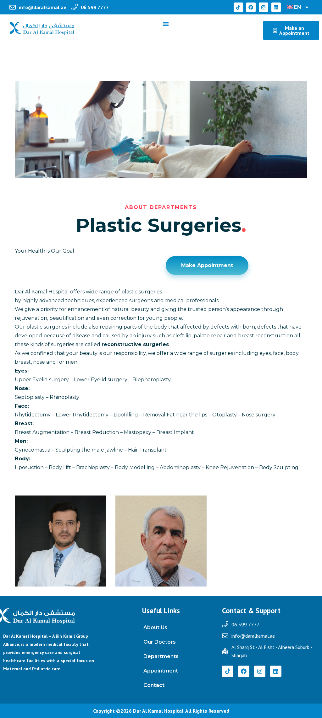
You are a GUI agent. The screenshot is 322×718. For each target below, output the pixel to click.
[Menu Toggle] (166, 24)
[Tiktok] (238, 7)
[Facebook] (251, 7)
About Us (155, 627)
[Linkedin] (276, 7)
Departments (161, 656)
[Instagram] (263, 7)
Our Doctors (159, 642)
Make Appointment (207, 265)
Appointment (160, 671)
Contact (153, 685)
